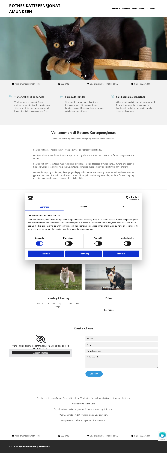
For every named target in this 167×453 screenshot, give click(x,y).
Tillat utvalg (83, 254)
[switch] (69, 243)
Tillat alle (121, 254)
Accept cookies (40, 352)
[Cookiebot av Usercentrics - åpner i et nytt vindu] (128, 198)
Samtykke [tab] (44, 207)
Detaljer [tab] (83, 206)
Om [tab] (122, 206)
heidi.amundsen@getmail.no (27, 84)
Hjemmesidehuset (27, 446)
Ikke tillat (46, 254)
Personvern (44, 446)
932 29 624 (65, 84)
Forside (116, 8)
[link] (41, 339)
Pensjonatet (138, 8)
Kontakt (152, 8)
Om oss (126, 8)
